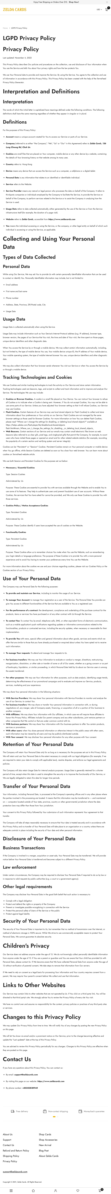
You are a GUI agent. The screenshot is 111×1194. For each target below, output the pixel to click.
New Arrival (45, 1145)
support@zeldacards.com (15, 1172)
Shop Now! (74, 2)
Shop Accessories (48, 1140)
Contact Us (8, 1145)
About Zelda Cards (48, 1156)
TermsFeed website (21, 454)
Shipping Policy (11, 1156)
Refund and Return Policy (16, 1150)
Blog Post (44, 1150)
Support (7, 1140)
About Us (7, 1134)
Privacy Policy (10, 1161)
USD (98, 9)
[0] (106, 9)
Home (5, 28)
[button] (54, 1116)
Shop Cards (45, 1134)
